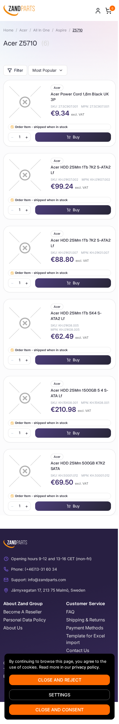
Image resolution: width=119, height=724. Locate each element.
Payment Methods (84, 628)
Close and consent (59, 709)
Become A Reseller (22, 612)
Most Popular (44, 70)
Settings (59, 695)
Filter (18, 70)
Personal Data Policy (24, 620)
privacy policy (85, 667)
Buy (76, 137)
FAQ (70, 612)
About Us (12, 628)
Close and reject (59, 680)
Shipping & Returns (85, 620)
